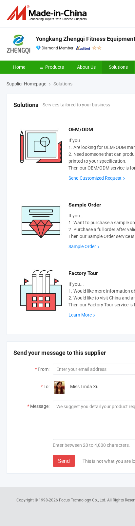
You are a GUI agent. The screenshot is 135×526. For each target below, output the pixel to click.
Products (54, 67)
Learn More (80, 315)
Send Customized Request (95, 178)
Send (64, 460)
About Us (86, 67)
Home (19, 67)
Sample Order (82, 246)
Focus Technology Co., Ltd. (83, 499)
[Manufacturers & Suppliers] (48, 13)
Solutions (118, 67)
